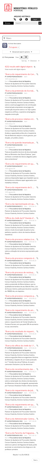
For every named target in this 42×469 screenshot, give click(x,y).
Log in (35, 19)
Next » (35, 460)
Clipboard (15, 19)
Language (21, 19)
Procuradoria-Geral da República (20, 81)
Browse (7, 23)
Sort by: (24, 61)
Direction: (33, 61)
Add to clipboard (37, 74)
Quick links (26, 19)
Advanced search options (21, 52)
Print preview (9, 57)
